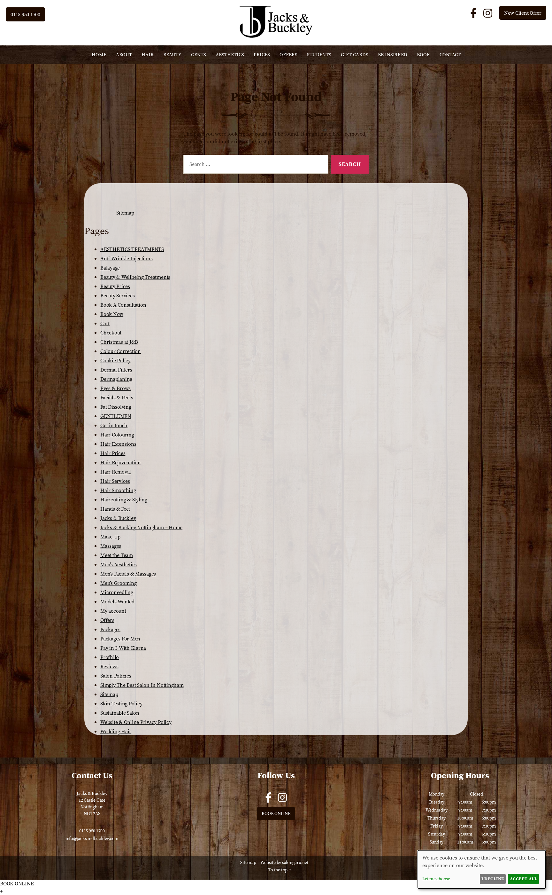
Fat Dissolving (115, 406)
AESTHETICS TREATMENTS (132, 249)
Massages (110, 545)
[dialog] (482, 869)
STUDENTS (319, 54)
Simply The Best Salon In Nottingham (142, 684)
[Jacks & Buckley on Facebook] (474, 13)
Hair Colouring (117, 434)
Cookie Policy (115, 360)
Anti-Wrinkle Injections (126, 258)
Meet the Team (116, 555)
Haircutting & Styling (123, 499)
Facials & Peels (116, 397)
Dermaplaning (116, 378)
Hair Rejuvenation (120, 462)
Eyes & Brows (115, 388)
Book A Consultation (123, 304)
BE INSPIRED (392, 54)
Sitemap (109, 694)
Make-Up (110, 536)
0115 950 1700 (25, 14)
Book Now (111, 314)
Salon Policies (115, 675)
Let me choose (436, 878)
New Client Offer (522, 12)
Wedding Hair (115, 731)
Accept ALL (523, 878)
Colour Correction (120, 351)
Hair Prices (112, 453)
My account (113, 610)
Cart (105, 323)
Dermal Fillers (116, 369)
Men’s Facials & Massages (128, 573)
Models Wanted (117, 601)
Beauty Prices (115, 286)
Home (99, 54)
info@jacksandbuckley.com (92, 838)
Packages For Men (120, 638)
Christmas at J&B (119, 341)
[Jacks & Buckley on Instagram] (488, 13)
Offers (107, 620)
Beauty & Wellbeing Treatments (135, 276)
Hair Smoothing (118, 490)
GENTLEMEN (115, 416)
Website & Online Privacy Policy (136, 722)
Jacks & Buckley (118, 518)
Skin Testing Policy (121, 703)
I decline (492, 878)
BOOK (423, 54)
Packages (110, 629)
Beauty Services (117, 295)
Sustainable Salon (119, 712)
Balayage (110, 267)
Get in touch (113, 425)
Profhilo (109, 657)
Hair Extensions (118, 443)
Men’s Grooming (118, 582)
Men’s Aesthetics (118, 564)
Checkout (110, 332)
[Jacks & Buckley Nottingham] (276, 35)
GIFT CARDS (354, 54)
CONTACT (450, 54)
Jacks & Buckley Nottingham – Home (141, 527)
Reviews (109, 666)
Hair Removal (115, 471)
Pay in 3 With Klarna (123, 647)
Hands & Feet (115, 508)
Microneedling (116, 592)
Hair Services (115, 480)
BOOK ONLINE (276, 813)
